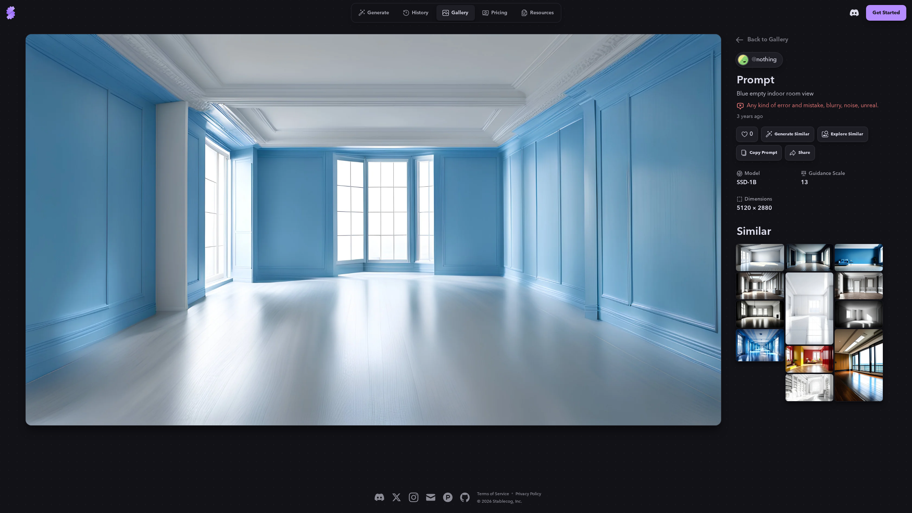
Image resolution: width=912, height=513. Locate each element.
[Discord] (854, 13)
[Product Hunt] (447, 497)
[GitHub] (464, 497)
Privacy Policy (528, 494)
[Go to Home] (10, 13)
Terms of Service (493, 494)
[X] (396, 497)
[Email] (430, 497)
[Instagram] (413, 497)
